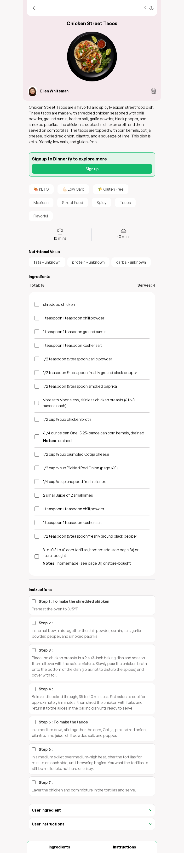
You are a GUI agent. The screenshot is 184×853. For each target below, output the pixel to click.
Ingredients (59, 847)
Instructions (124, 847)
